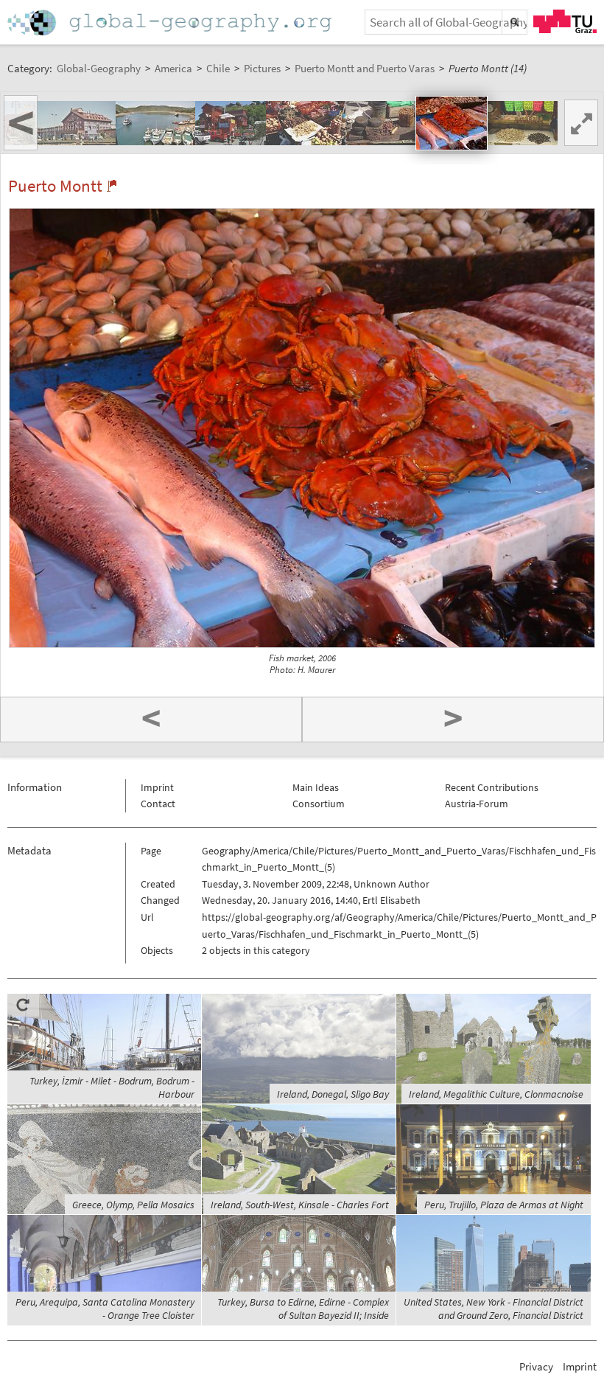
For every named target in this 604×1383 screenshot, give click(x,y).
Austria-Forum (476, 803)
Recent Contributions (491, 787)
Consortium (318, 803)
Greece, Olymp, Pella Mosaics (133, 1204)
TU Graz (565, 21)
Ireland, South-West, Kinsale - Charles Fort (300, 1204)
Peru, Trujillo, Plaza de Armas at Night (503, 1204)
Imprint (157, 787)
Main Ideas (315, 787)
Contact (158, 803)
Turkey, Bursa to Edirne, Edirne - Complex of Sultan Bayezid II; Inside (303, 1308)
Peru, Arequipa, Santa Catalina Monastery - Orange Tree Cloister (104, 1308)
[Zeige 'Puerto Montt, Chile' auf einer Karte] (111, 186)
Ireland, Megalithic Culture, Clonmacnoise (496, 1094)
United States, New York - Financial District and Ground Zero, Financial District (493, 1308)
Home (170, 22)
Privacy (536, 1366)
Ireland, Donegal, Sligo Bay (333, 1094)
